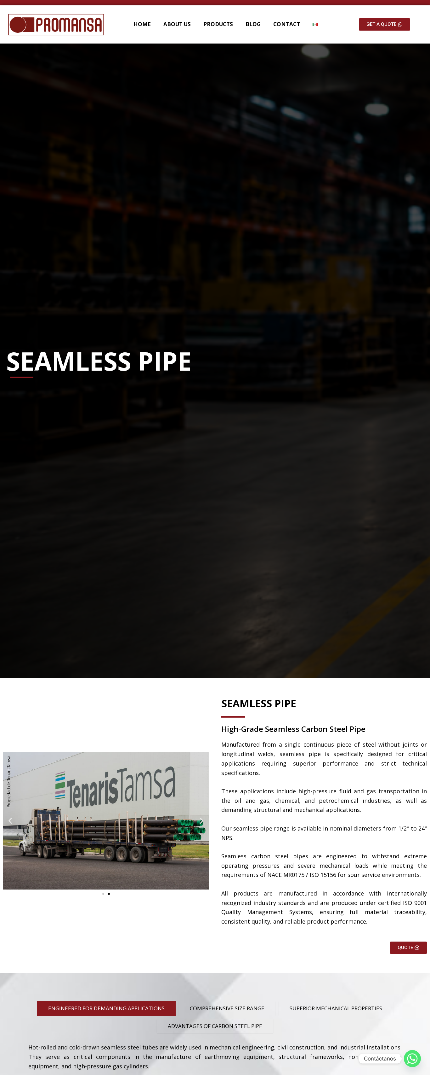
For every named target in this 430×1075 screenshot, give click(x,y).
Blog (253, 24)
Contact (286, 24)
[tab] (106, 1008)
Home (142, 24)
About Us (177, 24)
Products (218, 24)
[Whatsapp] (412, 1058)
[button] (10, 821)
